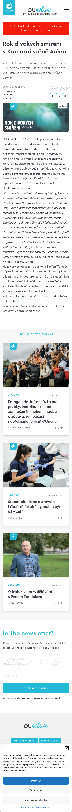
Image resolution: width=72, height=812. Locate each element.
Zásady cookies (26, 807)
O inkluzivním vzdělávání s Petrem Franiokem (30, 594)
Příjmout (36, 780)
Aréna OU (7, 95)
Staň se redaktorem (25, 741)
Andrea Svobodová (14, 87)
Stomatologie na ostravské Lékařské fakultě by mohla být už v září (34, 506)
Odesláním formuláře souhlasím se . (31, 698)
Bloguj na (50, 741)
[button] (67, 748)
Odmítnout (36, 790)
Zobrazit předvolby (36, 800)
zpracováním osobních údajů (47, 698)
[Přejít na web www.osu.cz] (9, 7)
